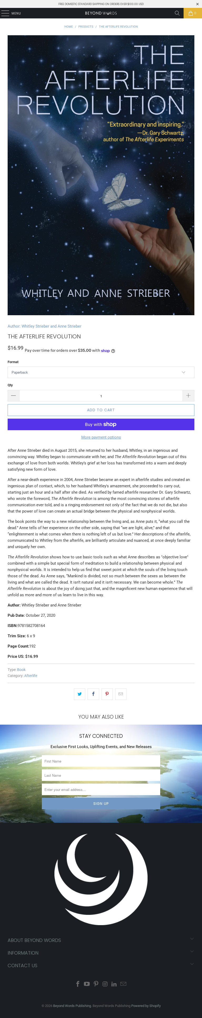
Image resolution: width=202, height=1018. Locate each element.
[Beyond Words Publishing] (101, 13)
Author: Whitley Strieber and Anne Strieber (44, 326)
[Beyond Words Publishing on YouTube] (87, 984)
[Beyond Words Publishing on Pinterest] (96, 984)
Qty (10, 385)
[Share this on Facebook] (93, 694)
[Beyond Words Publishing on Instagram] (105, 984)
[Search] (177, 13)
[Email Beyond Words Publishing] (124, 984)
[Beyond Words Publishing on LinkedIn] (114, 984)
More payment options (101, 437)
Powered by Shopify (146, 1006)
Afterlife (30, 676)
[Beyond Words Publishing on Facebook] (78, 984)
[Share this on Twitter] (79, 694)
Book (21, 670)
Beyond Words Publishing (72, 1006)
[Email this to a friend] (121, 694)
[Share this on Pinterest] (107, 694)
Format (13, 362)
